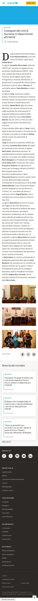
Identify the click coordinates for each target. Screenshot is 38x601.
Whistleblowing (6, 487)
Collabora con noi (7, 490)
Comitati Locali (6, 535)
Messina (7, 27)
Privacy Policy (6, 583)
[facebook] (23, 354)
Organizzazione (7, 472)
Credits (4, 575)
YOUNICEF (5, 532)
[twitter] (28, 354)
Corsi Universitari (7, 516)
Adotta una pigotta (8, 554)
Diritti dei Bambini (7, 509)
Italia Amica (6, 513)
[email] (34, 354)
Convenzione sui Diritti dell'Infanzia (13, 479)
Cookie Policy (25, 583)
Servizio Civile (6, 539)
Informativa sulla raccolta (8, 599)
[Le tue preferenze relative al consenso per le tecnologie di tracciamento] (34, 597)
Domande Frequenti (8, 565)
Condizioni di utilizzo (8, 579)
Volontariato (6, 528)
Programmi (5, 502)
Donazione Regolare (8, 550)
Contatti (4, 483)
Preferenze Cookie (8, 586)
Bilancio (4, 475)
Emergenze (5, 505)
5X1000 (4, 558)
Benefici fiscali (6, 562)
